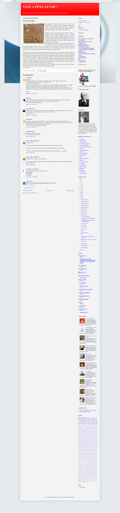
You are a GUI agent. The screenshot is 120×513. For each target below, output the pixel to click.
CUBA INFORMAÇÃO (84, 145)
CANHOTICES (83, 265)
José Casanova (84, 438)
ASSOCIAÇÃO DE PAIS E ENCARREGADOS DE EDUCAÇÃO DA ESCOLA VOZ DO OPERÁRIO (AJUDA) (87, 260)
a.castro (27, 181)
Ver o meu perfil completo (83, 29)
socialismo (85, 476)
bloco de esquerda (85, 453)
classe (87, 458)
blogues (91, 453)
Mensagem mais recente (27, 190)
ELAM (95, 431)
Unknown (82, 28)
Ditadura (90, 431)
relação (79, 474)
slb (91, 423)
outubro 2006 (84, 203)
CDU (88, 419)
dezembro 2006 (84, 199)
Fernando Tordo (88, 354)
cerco (79, 458)
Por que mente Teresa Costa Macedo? (90, 336)
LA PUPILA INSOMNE (84, 143)
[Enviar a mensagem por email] (40, 71)
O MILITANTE (83, 140)
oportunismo (80, 470)
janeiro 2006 (83, 247)
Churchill (88, 428)
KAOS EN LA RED (84, 162)
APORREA (82, 152)
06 (80, 198)
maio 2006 (83, 213)
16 (80, 179)
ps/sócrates (94, 472)
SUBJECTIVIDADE (84, 299)
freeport (94, 464)
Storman (61, 497)
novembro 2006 (84, 201)
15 (80, 181)
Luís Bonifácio (29, 131)
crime (89, 461)
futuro (85, 423)
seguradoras (95, 474)
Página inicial (49, 190)
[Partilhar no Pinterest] (45, 71)
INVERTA (82, 160)
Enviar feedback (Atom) (32, 192)
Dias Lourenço (84, 431)
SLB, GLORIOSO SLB (90, 319)
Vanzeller (90, 450)
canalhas (86, 456)
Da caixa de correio (84, 223)
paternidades (87, 470)
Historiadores (80, 437)
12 (80, 186)
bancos (90, 451)
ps (88, 423)
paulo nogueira (93, 470)
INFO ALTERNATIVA (84, 158)
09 (80, 192)
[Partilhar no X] (43, 71)
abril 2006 (83, 214)
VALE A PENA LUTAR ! (40, 6)
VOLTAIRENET (83, 173)
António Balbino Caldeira (67, 33)
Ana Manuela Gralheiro (31, 169)
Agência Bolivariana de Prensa (86, 147)
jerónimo (90, 466)
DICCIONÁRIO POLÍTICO (85, 411)
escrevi (27, 77)
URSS (81, 302)
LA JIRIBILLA (83, 165)
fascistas (80, 423)
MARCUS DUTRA (83, 441)
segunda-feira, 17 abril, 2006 (31, 176)
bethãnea (79, 453)
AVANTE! (82, 138)
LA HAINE (82, 163)
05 (80, 250)
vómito (84, 480)
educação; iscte (81, 462)
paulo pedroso (80, 472)
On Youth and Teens (84, 286)
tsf (84, 479)
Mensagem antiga (70, 190)
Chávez (92, 428)
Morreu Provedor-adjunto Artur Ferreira (89, 239)
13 (80, 184)
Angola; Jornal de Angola (83, 426)
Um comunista (88, 371)
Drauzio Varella (83, 277)
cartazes (91, 457)
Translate (88, 22)
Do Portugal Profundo (84, 275)
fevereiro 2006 (84, 245)
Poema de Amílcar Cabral (90, 345)
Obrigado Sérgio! (84, 232)
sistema (81, 476)
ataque (86, 451)
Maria (27, 98)
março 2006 (83, 243)
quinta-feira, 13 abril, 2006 (31, 115)
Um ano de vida (84, 227)
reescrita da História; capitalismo (90, 473)
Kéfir (92, 439)
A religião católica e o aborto (91, 327)
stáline (95, 476)
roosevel (90, 474)
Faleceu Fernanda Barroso (90, 362)
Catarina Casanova (83, 428)
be (78, 420)
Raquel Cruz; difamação (86, 447)
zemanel (27, 119)
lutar (82, 468)
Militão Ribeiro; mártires (87, 442)
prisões (90, 472)
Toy (79, 450)
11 (80, 188)
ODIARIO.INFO (83, 142)
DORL (81, 157)
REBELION (82, 168)
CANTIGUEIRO (83, 269)
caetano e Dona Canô (86, 454)
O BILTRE (83, 241)
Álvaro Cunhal (90, 480)
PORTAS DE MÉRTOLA (85, 293)
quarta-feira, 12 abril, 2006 (31, 93)
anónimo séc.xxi (83, 256)
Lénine (96, 439)
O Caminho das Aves (89, 443)
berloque (94, 451)
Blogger (73, 497)
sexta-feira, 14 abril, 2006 (31, 127)
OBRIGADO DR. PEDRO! (90, 398)
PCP (82, 234)
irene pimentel (85, 466)
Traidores (82, 450)
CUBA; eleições (94, 427)
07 (80, 196)
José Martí (84, 439)
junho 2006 (83, 211)
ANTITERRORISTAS (84, 150)
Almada (94, 424)
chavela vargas (91, 420)
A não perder (83, 229)
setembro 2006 (84, 205)
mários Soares (93, 468)
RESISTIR (82, 170)
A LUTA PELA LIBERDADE (88, 380)
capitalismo (83, 420)
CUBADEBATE (83, 155)
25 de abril (89, 424)
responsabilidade (85, 474)
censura (95, 457)
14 (80, 183)
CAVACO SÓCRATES (85, 216)
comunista (82, 422)
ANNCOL (82, 148)
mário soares (87, 418)
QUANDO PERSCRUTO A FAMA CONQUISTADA (88, 221)
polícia (86, 472)
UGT (86, 450)
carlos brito (86, 457)
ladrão (95, 466)
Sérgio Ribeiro (29, 108)
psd (79, 473)
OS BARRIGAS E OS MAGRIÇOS (88, 218)
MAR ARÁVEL (83, 279)
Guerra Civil (94, 435)
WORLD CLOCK (83, 312)
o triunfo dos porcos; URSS (91, 469)
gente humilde (88, 465)
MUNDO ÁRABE (83, 166)
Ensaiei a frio (80, 432)
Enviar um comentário (29, 187)
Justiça (89, 439)
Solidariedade (83, 225)
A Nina (82, 230)
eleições (88, 422)
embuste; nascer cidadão (90, 462)
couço (84, 461)
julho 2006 (83, 209)
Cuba (94, 418)
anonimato (81, 451)
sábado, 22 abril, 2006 (30, 184)
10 (80, 190)
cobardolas (85, 460)
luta (79, 468)
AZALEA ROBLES (84, 153)
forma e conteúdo (87, 464)
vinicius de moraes (90, 479)
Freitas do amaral (85, 434)
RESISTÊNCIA (83, 171)
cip (96, 420)
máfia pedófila (86, 468)
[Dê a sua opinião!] (41, 71)
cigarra (83, 458)
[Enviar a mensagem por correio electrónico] (38, 70)
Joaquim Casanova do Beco (89, 437)
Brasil (90, 427)
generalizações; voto (81, 465)
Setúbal (89, 449)
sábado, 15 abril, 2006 (30, 136)
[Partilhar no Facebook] (44, 71)
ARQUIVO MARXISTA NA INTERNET (88, 410)
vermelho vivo (83, 306)
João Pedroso (93, 419)
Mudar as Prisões (88, 389)
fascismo (93, 422)
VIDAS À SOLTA (83, 309)
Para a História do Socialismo (86, 289)
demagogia (93, 461)
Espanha (86, 432)
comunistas (90, 460)
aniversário (95, 450)
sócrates (95, 423)
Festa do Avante (81, 419)
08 (80, 194)
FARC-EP (90, 432)
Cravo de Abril (83, 272)
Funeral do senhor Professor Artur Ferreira (87, 237)
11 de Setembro (83, 424)
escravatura (80, 464)
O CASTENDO (83, 283)
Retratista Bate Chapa (84, 296)
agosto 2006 (83, 207)
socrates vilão (90, 476)
